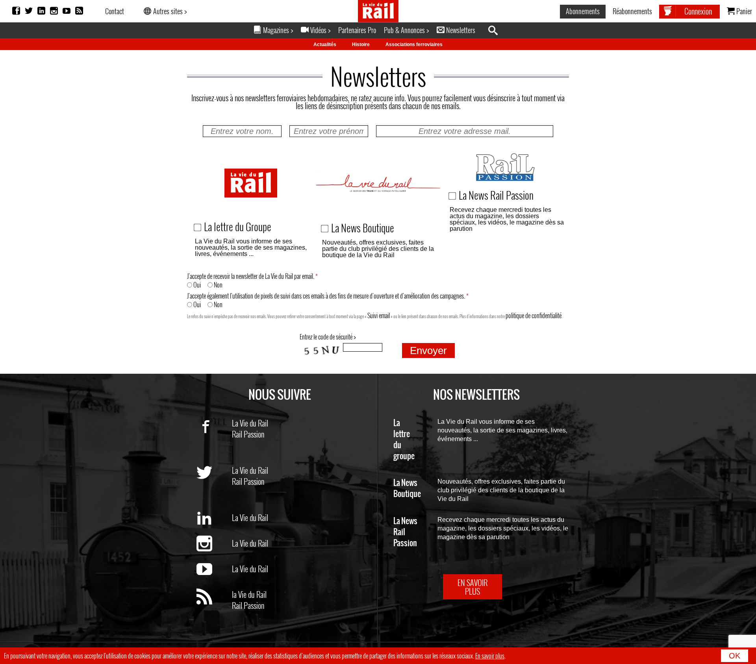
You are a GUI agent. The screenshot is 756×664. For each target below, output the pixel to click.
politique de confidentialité (533, 315)
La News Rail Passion (405, 532)
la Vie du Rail (249, 594)
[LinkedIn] (41, 11)
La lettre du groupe (404, 439)
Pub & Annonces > (406, 30)
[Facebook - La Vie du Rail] (214, 439)
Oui (196, 284)
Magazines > (277, 30)
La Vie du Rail (250, 423)
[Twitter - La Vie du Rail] (214, 486)
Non (217, 284)
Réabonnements (632, 11)
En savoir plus (489, 655)
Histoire (361, 44)
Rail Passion (248, 434)
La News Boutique (407, 488)
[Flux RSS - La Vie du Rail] (214, 610)
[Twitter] (29, 11)
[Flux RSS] (79, 11)
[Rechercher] (497, 30)
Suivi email (378, 315)
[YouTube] (66, 11)
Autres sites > (169, 11)
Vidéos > (319, 30)
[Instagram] (54, 11)
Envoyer (428, 350)
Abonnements (583, 11)
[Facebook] (16, 11)
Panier (743, 11)
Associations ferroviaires (414, 44)
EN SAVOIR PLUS (472, 587)
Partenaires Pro (357, 30)
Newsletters (460, 30)
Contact (114, 11)
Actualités (324, 44)
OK (734, 655)
